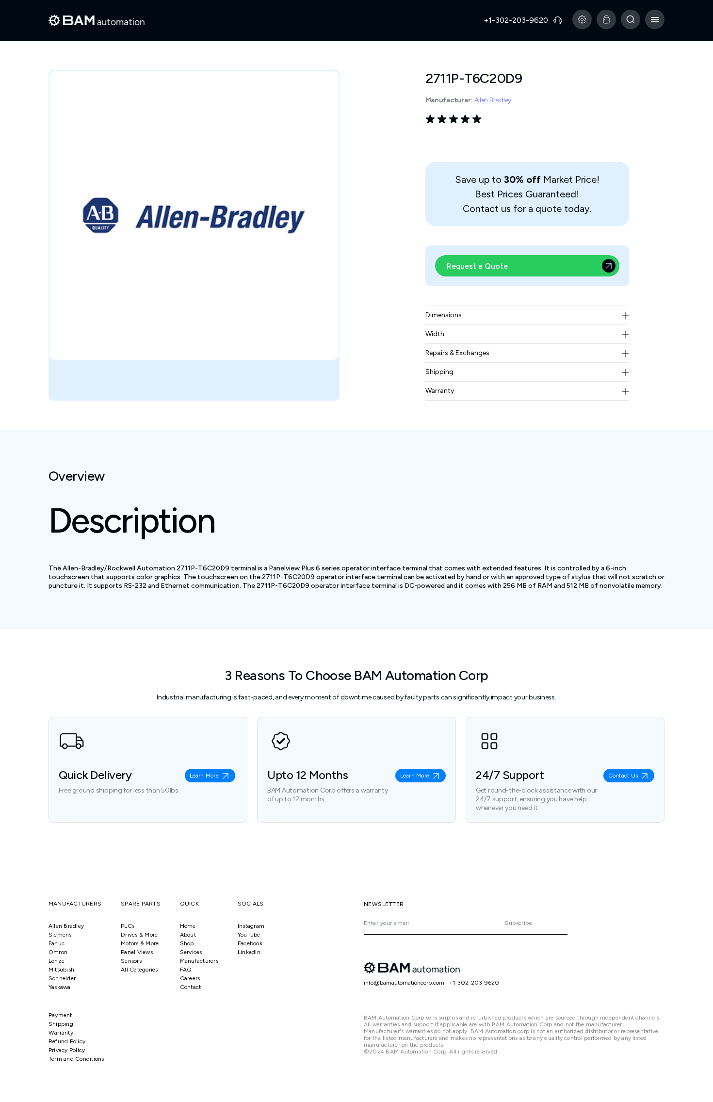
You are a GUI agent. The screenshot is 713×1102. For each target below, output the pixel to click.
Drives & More (139, 934)
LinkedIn (249, 952)
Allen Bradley (492, 100)
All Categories (139, 969)
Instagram (251, 926)
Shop (187, 943)
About (188, 934)
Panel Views (137, 952)
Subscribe (518, 923)
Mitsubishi (62, 969)
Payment (60, 1015)
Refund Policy (67, 1041)
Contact (190, 987)
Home (188, 926)
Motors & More (140, 943)
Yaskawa (60, 987)
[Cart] (606, 19)
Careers (190, 978)
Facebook (250, 943)
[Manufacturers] (582, 19)
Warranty (61, 1032)
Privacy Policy (67, 1050)
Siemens (60, 934)
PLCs (127, 926)
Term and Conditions (76, 1058)
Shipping (61, 1024)
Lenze (57, 960)
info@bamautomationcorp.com (404, 982)
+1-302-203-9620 (474, 982)
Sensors (131, 960)
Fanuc (57, 943)
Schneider (62, 978)
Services (191, 952)
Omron (58, 952)
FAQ (186, 969)
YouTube (249, 934)
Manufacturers (199, 960)
